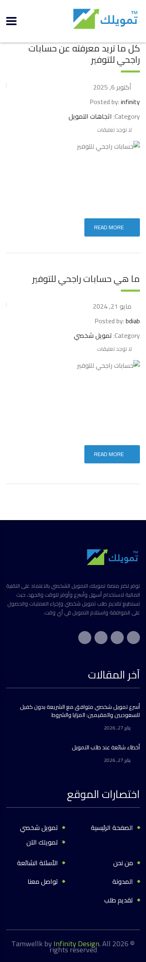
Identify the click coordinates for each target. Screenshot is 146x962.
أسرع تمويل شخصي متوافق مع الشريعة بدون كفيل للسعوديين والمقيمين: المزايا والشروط (80, 711)
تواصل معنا (43, 881)
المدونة (122, 881)
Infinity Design (76, 943)
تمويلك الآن (42, 842)
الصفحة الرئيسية (112, 827)
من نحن (123, 862)
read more (109, 227)
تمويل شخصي (39, 827)
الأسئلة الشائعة (37, 862)
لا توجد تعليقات (114, 129)
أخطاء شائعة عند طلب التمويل (106, 747)
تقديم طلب (118, 900)
